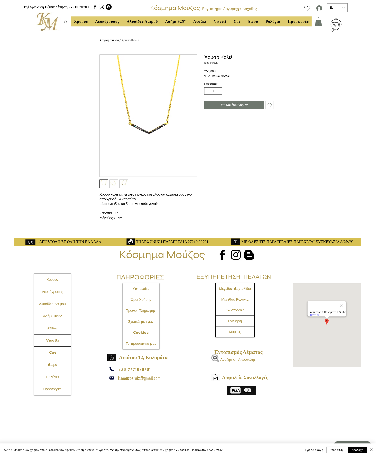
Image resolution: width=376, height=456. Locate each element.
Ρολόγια (52, 377)
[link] (318, 21)
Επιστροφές (235, 310)
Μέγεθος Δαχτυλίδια (235, 289)
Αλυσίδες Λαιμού (52, 304)
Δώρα (52, 365)
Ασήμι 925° (52, 316)
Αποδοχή (357, 450)
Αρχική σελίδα (109, 40)
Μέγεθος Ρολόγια (235, 299)
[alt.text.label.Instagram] (102, 7)
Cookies (141, 333)
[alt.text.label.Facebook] (95, 7)
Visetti (52, 340)
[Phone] (111, 369)
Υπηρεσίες (141, 289)
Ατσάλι (52, 328)
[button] (81, 21)
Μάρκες (235, 332)
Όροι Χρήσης (141, 300)
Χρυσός (52, 280)
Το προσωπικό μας (141, 343)
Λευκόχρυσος (52, 292)
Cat (52, 352)
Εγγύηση (235, 321)
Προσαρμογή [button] (314, 450)
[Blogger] (109, 7)
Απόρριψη (336, 450)
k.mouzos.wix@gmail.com (139, 378)
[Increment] (219, 91)
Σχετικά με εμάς (141, 322)
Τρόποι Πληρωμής (141, 311)
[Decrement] (207, 91)
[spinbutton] (213, 91)
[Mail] (111, 378)
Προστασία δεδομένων (206, 450)
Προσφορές (52, 389)
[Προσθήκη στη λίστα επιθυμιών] (270, 105)
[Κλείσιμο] (371, 450)
